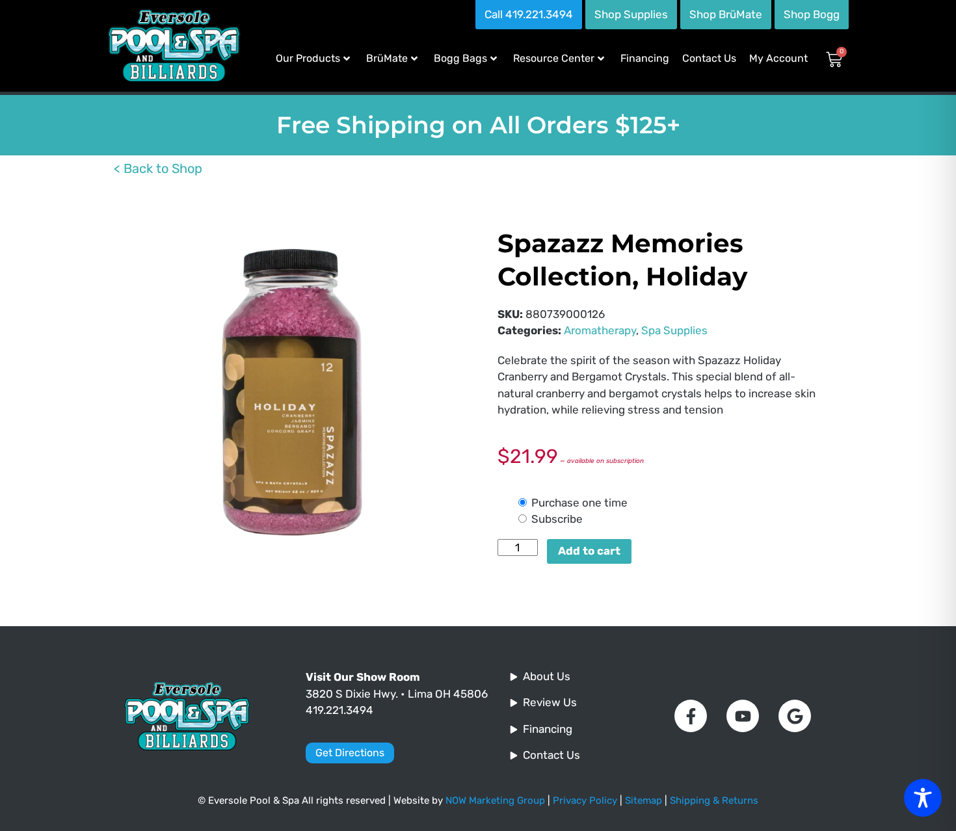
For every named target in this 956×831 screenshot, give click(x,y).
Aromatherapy (600, 330)
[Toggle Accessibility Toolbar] (923, 798)
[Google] (794, 716)
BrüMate (387, 58)
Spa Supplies (674, 330)
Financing (644, 58)
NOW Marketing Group (495, 800)
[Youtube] (742, 716)
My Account (778, 58)
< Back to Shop (158, 168)
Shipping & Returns (714, 800)
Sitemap (643, 800)
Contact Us (709, 58)
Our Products (308, 58)
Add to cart (589, 550)
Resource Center (553, 58)
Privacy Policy (585, 800)
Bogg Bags (460, 58)
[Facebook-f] (690, 716)
